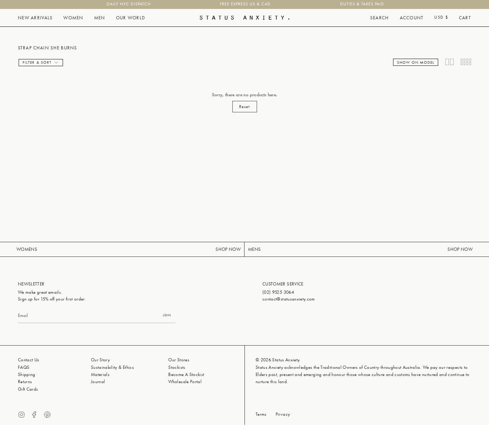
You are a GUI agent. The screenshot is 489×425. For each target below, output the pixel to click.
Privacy (283, 414)
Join (167, 315)
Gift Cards (28, 389)
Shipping (26, 374)
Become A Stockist (186, 374)
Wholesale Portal (185, 381)
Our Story (100, 359)
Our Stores (178, 359)
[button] (35, 18)
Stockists (176, 367)
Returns (25, 381)
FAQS (23, 367)
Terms (261, 414)
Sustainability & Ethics (112, 367)
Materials (100, 374)
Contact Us (28, 359)
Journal (98, 381)
